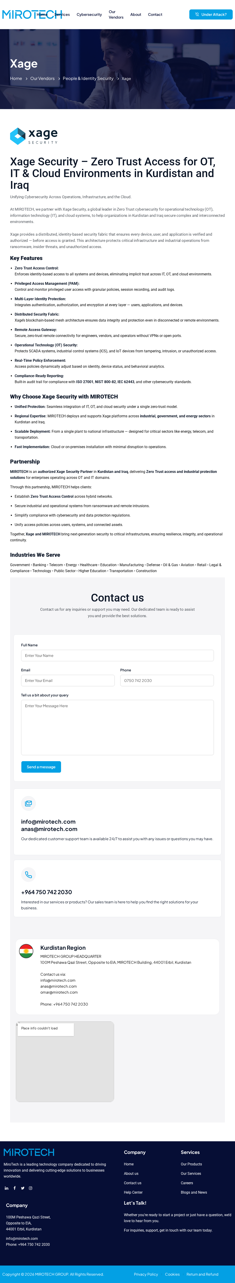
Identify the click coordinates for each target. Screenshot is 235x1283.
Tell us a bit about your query (45, 695)
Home (16, 78)
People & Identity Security (88, 78)
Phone (125, 670)
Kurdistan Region (63, 947)
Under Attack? (214, 14)
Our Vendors (42, 78)
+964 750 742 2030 (46, 891)
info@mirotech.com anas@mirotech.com (49, 825)
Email (25, 670)
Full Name (29, 645)
